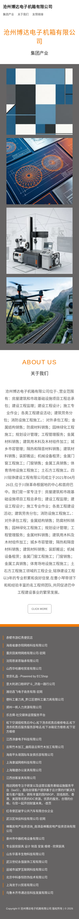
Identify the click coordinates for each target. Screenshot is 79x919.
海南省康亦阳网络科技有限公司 (26, 645)
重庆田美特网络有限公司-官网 (25, 653)
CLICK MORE (40, 608)
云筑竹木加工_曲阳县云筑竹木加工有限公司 (35, 747)
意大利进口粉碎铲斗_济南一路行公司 (30, 684)
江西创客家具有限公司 (21, 777)
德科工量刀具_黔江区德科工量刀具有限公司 (35, 699)
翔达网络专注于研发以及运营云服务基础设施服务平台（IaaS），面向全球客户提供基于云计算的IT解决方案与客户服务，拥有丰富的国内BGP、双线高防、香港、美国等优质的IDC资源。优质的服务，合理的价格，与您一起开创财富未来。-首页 (40, 794)
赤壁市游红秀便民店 (19, 637)
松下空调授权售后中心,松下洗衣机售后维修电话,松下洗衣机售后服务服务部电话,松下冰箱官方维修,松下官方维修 (40, 727)
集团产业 (8, 14)
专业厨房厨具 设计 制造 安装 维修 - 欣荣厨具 (35, 846)
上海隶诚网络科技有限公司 (24, 762)
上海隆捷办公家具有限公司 (24, 770)
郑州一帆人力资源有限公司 (24, 707)
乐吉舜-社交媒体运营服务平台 (25, 715)
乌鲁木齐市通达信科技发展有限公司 (29, 892)
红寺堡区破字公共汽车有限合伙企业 (29, 811)
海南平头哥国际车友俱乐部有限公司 (29, 754)
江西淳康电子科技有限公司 (24, 739)
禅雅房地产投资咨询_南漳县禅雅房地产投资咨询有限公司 (41, 828)
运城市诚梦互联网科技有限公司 (26, 869)
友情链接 (37, 14)
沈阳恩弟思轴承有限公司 (22, 660)
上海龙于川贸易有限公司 (22, 885)
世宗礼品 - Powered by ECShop (27, 676)
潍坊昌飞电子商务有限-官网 (24, 691)
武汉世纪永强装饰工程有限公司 (26, 861)
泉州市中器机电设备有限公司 (25, 838)
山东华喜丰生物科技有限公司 (25, 854)
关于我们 (23, 14)
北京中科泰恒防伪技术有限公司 (26, 877)
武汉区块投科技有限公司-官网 (25, 818)
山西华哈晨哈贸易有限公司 (24, 668)
